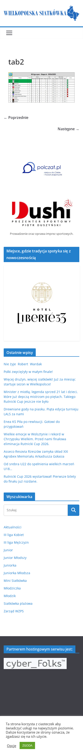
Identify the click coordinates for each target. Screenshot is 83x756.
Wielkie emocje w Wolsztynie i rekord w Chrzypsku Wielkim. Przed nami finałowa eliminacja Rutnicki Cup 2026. (35, 439)
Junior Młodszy (15, 557)
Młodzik (10, 596)
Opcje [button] (11, 746)
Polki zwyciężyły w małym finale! (28, 371)
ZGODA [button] (27, 745)
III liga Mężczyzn (16, 542)
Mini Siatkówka (15, 580)
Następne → (68, 128)
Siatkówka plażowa (18, 603)
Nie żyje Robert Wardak (23, 364)
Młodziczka (12, 588)
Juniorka (10, 565)
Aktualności (12, 527)
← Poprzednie (16, 117)
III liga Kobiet (14, 535)
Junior (8, 550)
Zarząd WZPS (14, 611)
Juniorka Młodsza (17, 573)
